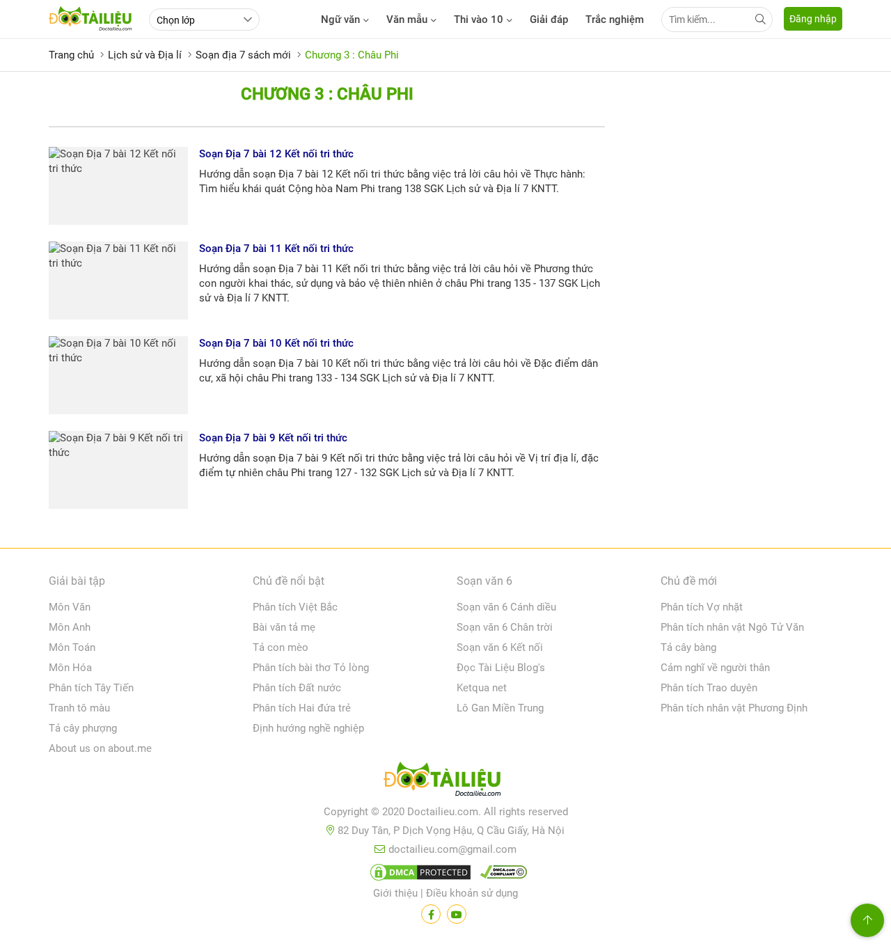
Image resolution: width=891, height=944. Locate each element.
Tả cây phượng (83, 728)
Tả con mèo (280, 647)
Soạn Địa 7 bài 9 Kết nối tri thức (273, 438)
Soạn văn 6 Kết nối (500, 647)
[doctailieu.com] (445, 782)
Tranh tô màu (79, 708)
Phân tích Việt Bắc (295, 607)
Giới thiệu (395, 893)
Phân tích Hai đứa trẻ (302, 708)
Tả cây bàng (688, 647)
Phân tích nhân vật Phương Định (734, 708)
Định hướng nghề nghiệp (308, 728)
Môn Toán (72, 647)
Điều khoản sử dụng (472, 893)
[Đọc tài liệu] (431, 914)
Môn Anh (69, 627)
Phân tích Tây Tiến (91, 688)
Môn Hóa (70, 667)
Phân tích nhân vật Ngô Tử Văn (732, 627)
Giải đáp (549, 19)
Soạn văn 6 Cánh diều (506, 607)
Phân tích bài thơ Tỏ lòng (311, 667)
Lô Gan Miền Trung (500, 708)
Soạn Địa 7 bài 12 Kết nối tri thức (276, 154)
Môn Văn (69, 607)
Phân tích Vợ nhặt (702, 607)
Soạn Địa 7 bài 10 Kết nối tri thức (276, 343)
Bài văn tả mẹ (284, 627)
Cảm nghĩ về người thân (715, 667)
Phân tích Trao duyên (709, 688)
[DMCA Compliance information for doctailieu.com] (500, 875)
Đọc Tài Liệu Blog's (501, 667)
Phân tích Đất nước (297, 688)
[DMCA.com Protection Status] (418, 875)
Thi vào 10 (478, 19)
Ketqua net (482, 688)
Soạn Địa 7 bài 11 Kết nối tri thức (276, 248)
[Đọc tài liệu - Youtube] (456, 914)
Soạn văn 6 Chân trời (505, 627)
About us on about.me (100, 748)
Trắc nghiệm (614, 19)
